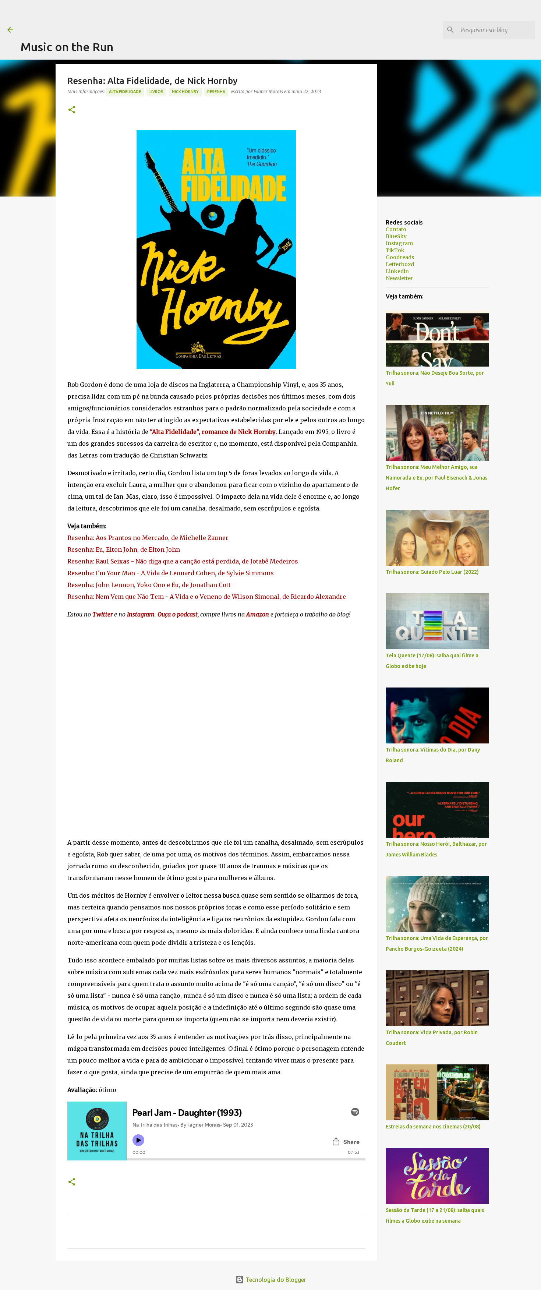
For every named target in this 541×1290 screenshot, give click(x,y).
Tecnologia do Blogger (275, 1279)
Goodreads (400, 257)
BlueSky (396, 236)
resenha (216, 91)
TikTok (395, 250)
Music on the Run (67, 46)
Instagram (399, 243)
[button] (71, 110)
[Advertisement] (155, 16)
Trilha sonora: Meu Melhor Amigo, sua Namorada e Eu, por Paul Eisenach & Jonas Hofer (436, 477)
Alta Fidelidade (125, 91)
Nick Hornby (185, 91)
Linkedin (397, 271)
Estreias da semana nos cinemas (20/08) (433, 1127)
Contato (396, 229)
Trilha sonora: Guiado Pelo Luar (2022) (432, 572)
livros (156, 91)
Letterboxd (400, 264)
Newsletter (399, 278)
